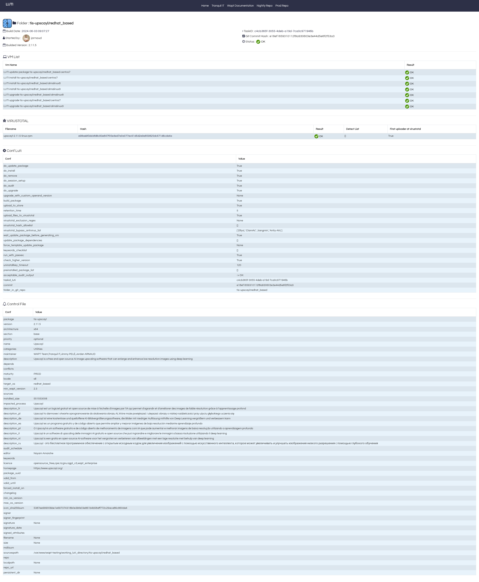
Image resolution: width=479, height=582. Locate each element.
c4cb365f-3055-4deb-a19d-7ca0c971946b (283, 31)
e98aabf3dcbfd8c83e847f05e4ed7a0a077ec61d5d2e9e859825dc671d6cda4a (125, 135)
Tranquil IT (218, 5)
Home (205, 5)
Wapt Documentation (240, 5)
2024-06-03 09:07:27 (35, 31)
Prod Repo (281, 5)
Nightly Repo (264, 5)
